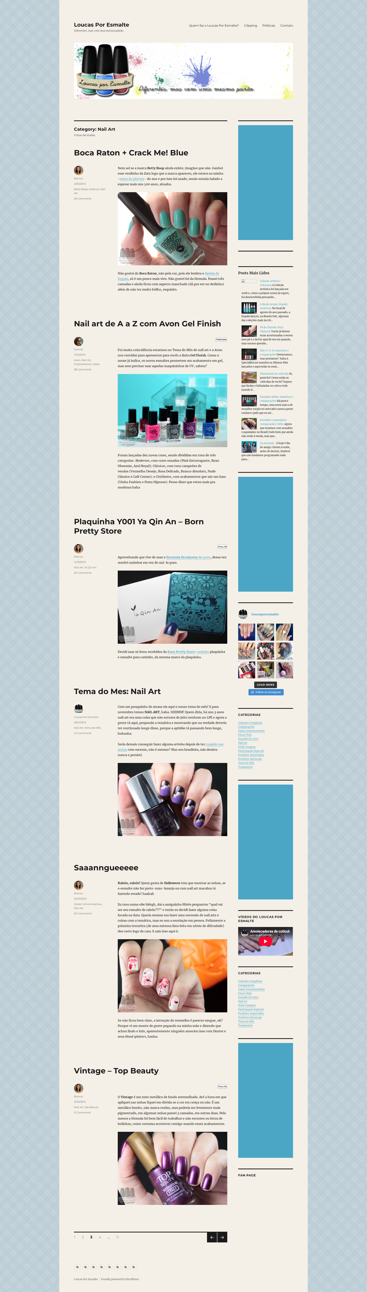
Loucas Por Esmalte (101, 24)
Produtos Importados (251, 755)
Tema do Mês (92, 727)
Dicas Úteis (245, 735)
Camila (78, 349)
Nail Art (86, 360)
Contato (286, 25)
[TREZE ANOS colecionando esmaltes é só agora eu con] (284, 632)
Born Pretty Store (181, 652)
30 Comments (83, 572)
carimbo (203, 652)
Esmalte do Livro (248, 739)
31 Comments (82, 1112)
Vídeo (96, 364)
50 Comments (83, 913)
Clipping (250, 25)
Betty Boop (81, 189)
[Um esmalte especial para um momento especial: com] (284, 651)
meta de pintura (132, 179)
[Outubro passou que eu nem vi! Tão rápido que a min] (284, 670)
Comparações (246, 726)
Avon (77, 360)
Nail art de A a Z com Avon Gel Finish (147, 323)
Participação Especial (251, 751)
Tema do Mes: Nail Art (117, 691)
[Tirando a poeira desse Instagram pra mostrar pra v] (246, 670)
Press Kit (222, 547)
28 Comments (82, 369)
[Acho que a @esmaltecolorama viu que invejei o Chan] (265, 670)
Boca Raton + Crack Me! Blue (131, 152)
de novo (188, 557)
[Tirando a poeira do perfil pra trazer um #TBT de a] (246, 651)
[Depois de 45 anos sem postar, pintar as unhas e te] (265, 651)
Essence (94, 189)
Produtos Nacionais (250, 759)
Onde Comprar (247, 747)
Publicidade (221, 339)
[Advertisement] (266, 183)
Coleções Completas (250, 722)
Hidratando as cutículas (274, 373)
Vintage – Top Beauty (116, 1070)
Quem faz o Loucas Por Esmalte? (214, 25)
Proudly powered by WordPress (120, 1279)
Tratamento (245, 767)
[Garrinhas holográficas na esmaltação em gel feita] (265, 632)
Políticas (268, 25)
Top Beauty (91, 1107)
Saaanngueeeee (106, 867)
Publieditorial (82, 364)
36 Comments (82, 198)
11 (119, 1237)
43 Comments (83, 733)
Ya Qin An (90, 567)
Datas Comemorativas (87, 904)
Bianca (78, 178)
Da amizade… (268, 443)
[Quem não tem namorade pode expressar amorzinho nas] (246, 632)
